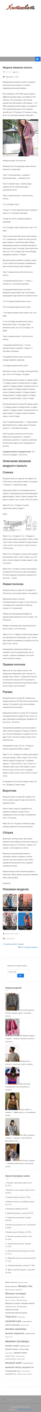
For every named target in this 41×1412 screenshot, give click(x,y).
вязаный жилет (28, 1363)
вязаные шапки (21, 1359)
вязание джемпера (15, 1328)
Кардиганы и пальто (11, 934)
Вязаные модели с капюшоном (13, 1290)
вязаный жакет (13, 1362)
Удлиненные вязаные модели (16, 1312)
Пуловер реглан (22, 1306)
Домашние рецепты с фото (15, 1297)
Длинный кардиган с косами (17, 1213)
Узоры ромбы (21, 1317)
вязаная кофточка (27, 1321)
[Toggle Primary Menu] (37, 59)
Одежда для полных (10, 1306)
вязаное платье (20, 1352)
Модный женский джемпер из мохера (21, 1251)
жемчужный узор (25, 1371)
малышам (19, 1374)
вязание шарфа (24, 1349)
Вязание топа (25, 1286)
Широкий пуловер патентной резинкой (22, 1258)
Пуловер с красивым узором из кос (19, 1183)
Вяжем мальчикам (23, 1282)
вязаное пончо (10, 1356)
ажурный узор (13, 1321)
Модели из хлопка (12, 1303)
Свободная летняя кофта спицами (19, 1217)
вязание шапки (11, 1349)
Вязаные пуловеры (15, 1293)
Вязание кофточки (11, 1286)
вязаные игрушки (20, 1356)
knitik (17, 72)
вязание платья (30, 1333)
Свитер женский (11, 1309)
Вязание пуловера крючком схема (20, 1236)
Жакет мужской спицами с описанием (21, 1269)
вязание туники (12, 1345)
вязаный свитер (13, 1367)
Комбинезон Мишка (14, 1209)
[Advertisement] (20, 31)
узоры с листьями (27, 1374)
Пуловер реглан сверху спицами (19, 1243)
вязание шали (24, 1346)
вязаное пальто (10, 938)
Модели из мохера (22, 1300)
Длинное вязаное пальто (15, 1197)
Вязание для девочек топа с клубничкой (21, 1225)
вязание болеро (25, 1325)
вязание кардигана (14, 1333)
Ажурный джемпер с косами (18, 1265)
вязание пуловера (17, 1341)
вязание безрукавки (12, 1325)
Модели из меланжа (10, 1300)
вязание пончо (9, 1337)
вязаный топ (28, 1367)
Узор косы (11, 1316)
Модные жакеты (27, 1303)
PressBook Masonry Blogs (24, 1409)
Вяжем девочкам (11, 1282)
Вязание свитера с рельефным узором (20, 1201)
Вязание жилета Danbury (16, 1232)
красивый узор (10, 1374)
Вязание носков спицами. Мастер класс (21, 1190)
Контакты (9, 1400)
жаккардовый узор (12, 1370)
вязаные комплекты (10, 1359)
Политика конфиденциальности (22, 1400)
